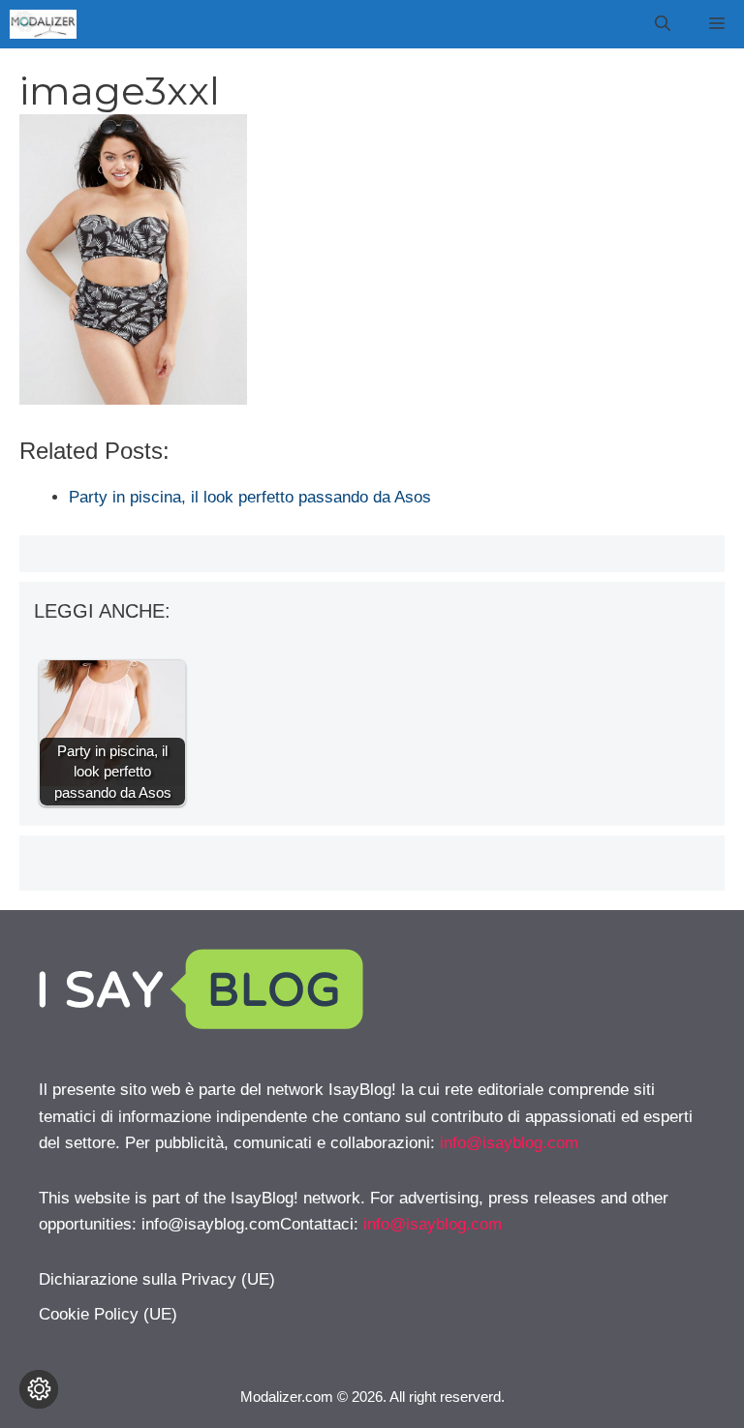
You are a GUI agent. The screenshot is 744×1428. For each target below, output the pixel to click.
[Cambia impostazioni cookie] (38, 1389)
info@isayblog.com (509, 1143)
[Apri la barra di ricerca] (663, 24)
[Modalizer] (43, 24)
